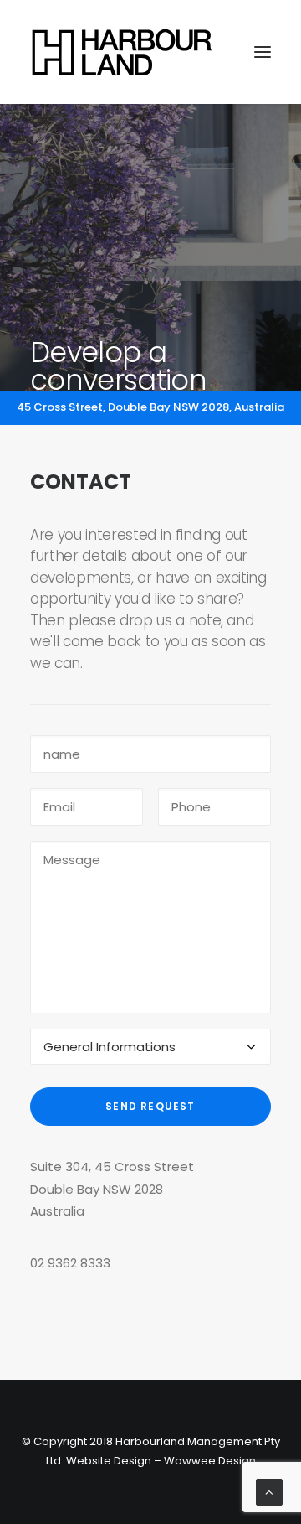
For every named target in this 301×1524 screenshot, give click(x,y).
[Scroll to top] (269, 1491)
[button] (262, 52)
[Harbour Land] (122, 52)
